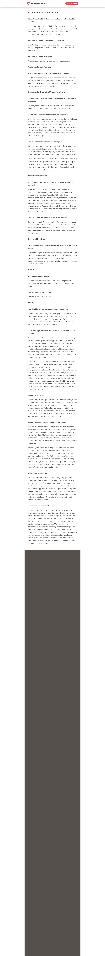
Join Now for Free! (72, 3)
